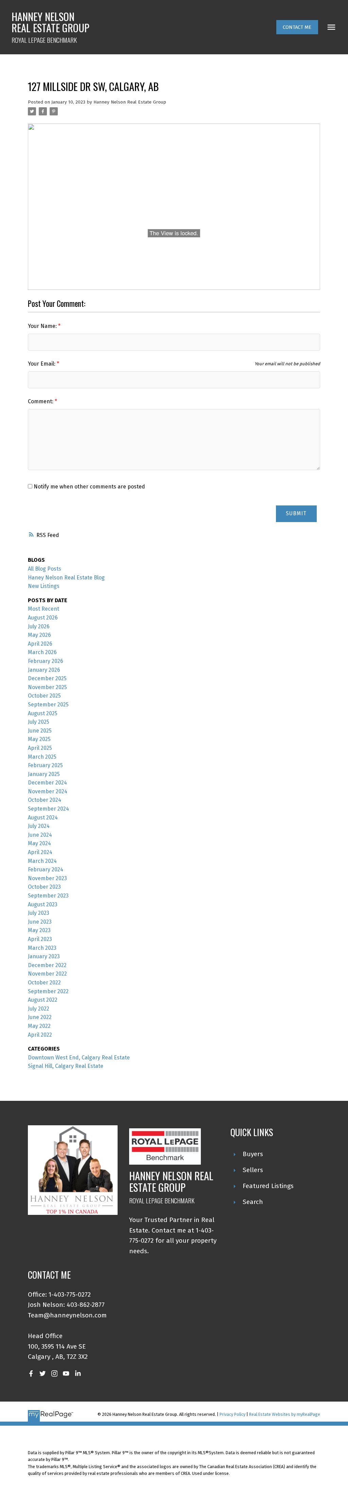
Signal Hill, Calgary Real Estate (65, 1066)
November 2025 (47, 687)
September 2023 (48, 895)
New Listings (43, 586)
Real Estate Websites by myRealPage (284, 1414)
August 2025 (42, 713)
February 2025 (45, 765)
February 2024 (45, 869)
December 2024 (47, 782)
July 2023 (38, 913)
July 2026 (39, 626)
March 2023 (42, 948)
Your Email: (42, 363)
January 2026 (44, 670)
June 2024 (40, 835)
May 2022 (39, 1026)
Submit (296, 513)
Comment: (41, 401)
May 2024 (39, 843)
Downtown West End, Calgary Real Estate (79, 1057)
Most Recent (43, 609)
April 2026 (40, 644)
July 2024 (39, 826)
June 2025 (40, 730)
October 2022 (44, 982)
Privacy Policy (232, 1414)
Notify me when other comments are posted (88, 486)
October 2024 (44, 800)
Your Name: (43, 326)
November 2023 (47, 878)
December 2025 (47, 678)
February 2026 (45, 661)
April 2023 (40, 939)
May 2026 (39, 635)
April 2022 (40, 1035)
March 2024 (42, 861)
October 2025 (44, 695)
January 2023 (44, 956)
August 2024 (43, 817)
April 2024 (40, 852)
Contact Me (297, 27)
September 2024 (48, 809)
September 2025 (48, 704)
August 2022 (42, 1000)
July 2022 (38, 1008)
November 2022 (47, 973)
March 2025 (42, 757)
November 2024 (47, 791)
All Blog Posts (44, 569)
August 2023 (42, 904)
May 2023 (39, 930)
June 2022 (40, 1017)
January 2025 (44, 774)
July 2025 (38, 722)
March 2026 (42, 652)
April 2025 (40, 748)
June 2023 (40, 922)
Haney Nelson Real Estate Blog (66, 577)
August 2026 (43, 617)
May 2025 (39, 739)
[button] (297, 27)
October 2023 (44, 887)
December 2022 (47, 965)
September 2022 (48, 991)
